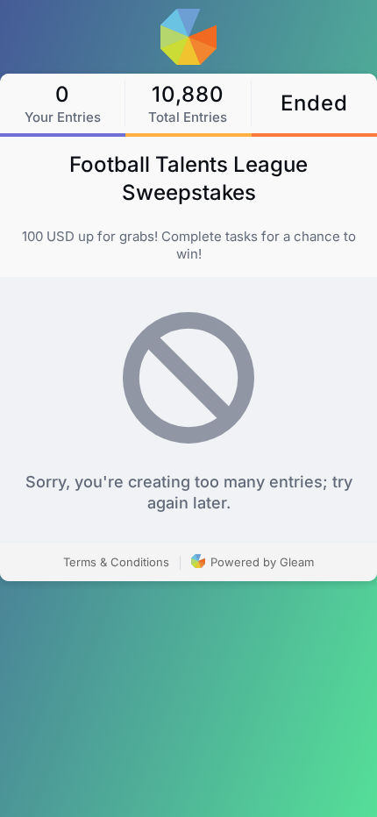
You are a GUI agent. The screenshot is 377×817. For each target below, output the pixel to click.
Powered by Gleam (260, 562)
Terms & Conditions (116, 562)
